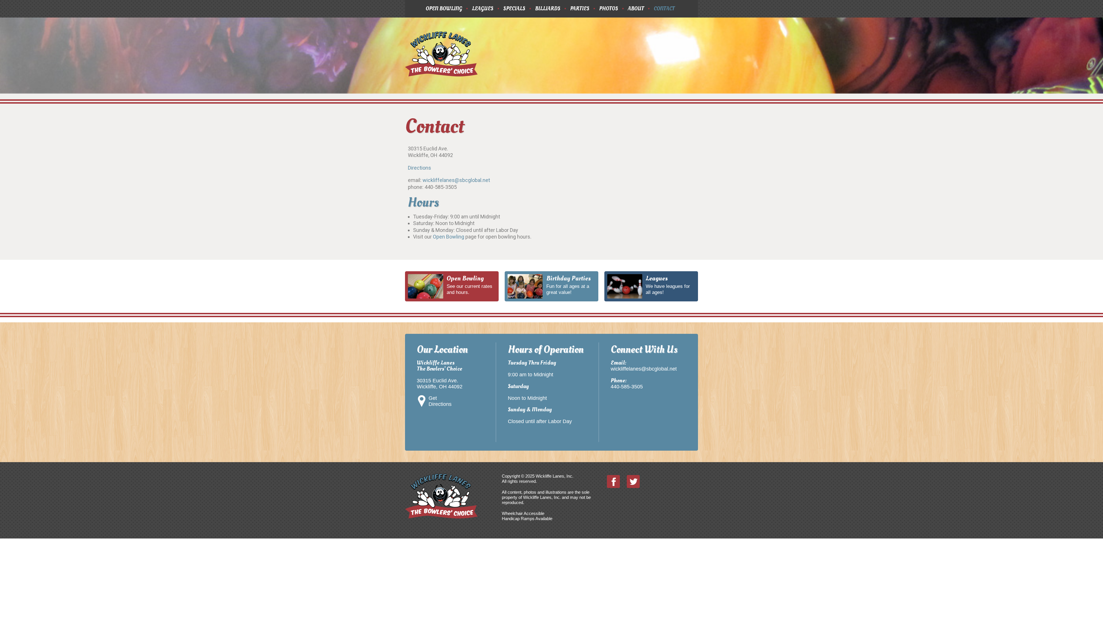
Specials (514, 8)
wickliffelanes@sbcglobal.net (456, 180)
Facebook (613, 481)
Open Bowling (444, 8)
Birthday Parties (568, 278)
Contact (664, 8)
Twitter (633, 481)
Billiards (547, 8)
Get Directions (440, 401)
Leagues (482, 8)
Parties (579, 8)
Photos (608, 8)
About (636, 8)
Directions (419, 168)
